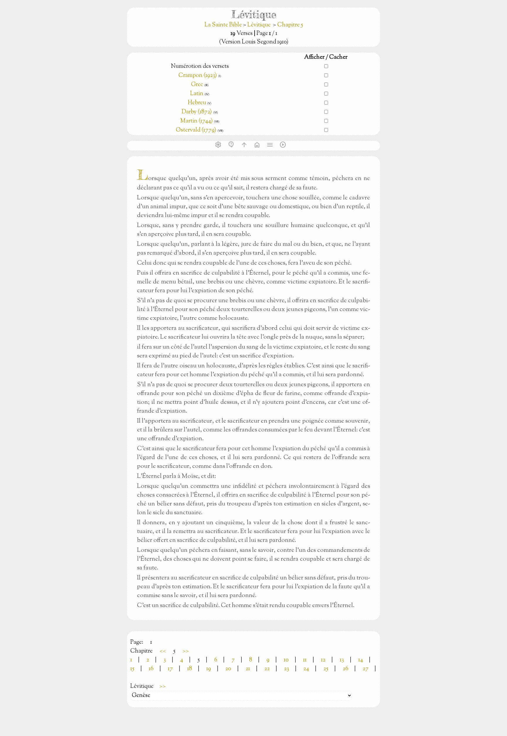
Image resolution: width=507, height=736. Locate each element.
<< (163, 651)
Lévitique (259, 25)
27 (366, 669)
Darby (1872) (197, 112)
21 (248, 669)
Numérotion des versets (200, 66)
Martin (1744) (196, 121)
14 (360, 660)
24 (306, 669)
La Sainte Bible (224, 25)
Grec (197, 84)
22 (267, 669)
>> (185, 651)
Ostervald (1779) (196, 130)
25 (325, 669)
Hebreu (197, 103)
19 (208, 669)
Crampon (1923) (197, 75)
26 (345, 669)
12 (323, 660)
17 (170, 669)
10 (286, 660)
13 (342, 660)
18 (189, 669)
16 (151, 669)
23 (286, 669)
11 (305, 660)
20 (228, 669)
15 (132, 669)
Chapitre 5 (290, 25)
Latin (196, 94)
